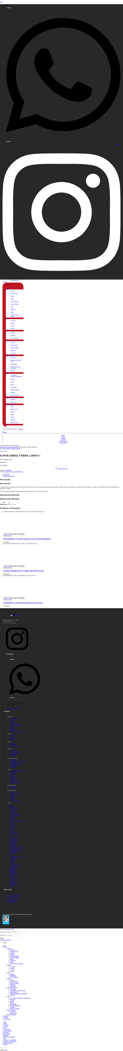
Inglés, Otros (13, 788)
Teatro (12, 730)
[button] (5, 5)
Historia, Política (14, 753)
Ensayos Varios (14, 751)
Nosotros (5, 1016)
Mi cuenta (6, 1032)
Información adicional (9, 476)
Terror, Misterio (14, 746)
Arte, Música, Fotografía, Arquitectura (20, 998)
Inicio (4, 945)
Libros (5, 947)
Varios (8, 769)
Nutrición (12, 767)
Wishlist (5, 1044)
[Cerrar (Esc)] (5, 1047)
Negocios (12, 781)
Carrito (5, 1023)
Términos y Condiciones (9, 1040)
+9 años (12, 739)
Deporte (12, 777)
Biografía (12, 774)
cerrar (5, 1050)
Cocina (12, 775)
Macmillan (13, 799)
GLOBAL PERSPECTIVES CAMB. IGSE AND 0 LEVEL (23, 571)
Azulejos (12, 794)
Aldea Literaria (14, 793)
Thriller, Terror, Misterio (16, 731)
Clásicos (12, 721)
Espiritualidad (14, 762)
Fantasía (12, 722)
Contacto (5, 1017)
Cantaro (12, 796)
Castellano (15, 447)
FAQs (5, 1028)
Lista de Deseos (7, 1031)
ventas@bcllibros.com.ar (13, 708)
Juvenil (9, 742)
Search (20, 429)
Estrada (12, 797)
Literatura (9, 716)
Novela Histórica (14, 724)
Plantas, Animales (15, 783)
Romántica (13, 728)
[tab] (63, 474)
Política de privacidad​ (9, 1037)
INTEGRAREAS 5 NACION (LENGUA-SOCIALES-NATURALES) (27, 539)
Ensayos (9, 748)
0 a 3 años (13, 735)
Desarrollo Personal (12, 758)
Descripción (6, 474)
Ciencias (12, 750)
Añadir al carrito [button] (7, 535)
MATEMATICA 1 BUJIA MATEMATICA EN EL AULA (23, 603)
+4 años (12, 736)
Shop (4, 1038)
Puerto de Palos (14, 800)
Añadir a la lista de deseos (10, 534)
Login (2, 938)
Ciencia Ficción (14, 719)
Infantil (9, 733)
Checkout (5, 1025)
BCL (1, 2)
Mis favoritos (6, 1034)
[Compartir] (4, 1047)
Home (1, 447)
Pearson (12, 791)
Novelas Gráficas (15, 725)
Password (3, 935)
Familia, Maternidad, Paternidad (15, 765)
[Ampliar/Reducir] (0, 1047)
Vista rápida (21, 534)
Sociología (13, 756)
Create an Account (9, 929)
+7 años (12, 738)
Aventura (12, 718)
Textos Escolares (7, 447)
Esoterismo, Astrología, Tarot (18, 761)
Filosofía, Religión (15, 780)
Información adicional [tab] (9, 495)
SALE (9, 803)
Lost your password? (5, 940)
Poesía (12, 727)
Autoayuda (13, 759)
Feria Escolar (6, 1019)
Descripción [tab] (5, 479)
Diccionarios (13, 778)
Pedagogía (13, 754)
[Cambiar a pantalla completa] (2, 1047)
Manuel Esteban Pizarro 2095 (10, 620)
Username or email (5, 932)
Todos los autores (8, 1043)
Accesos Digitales (12, 790)
